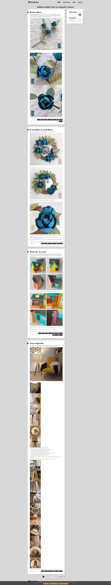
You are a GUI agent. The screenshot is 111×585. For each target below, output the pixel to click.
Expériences (67, 2)
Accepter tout (46, 583)
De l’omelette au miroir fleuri (41, 130)
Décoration (49, 119)
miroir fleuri (48, 14)
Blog (74, 2)
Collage (46, 119)
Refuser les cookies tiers (54, 583)
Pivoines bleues (36, 12)
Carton (42, 119)
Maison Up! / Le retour (38, 252)
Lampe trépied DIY (36, 343)
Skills (59, 2)
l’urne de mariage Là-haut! (34, 254)
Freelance (56, 335)
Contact (80, 2)
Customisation (51, 333)
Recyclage (60, 119)
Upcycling (60, 121)
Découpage (54, 119)
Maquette (60, 335)
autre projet (46, 455)
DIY (57, 119)
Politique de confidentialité (63, 583)
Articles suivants (61, 576)
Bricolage (39, 119)
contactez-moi (32, 240)
